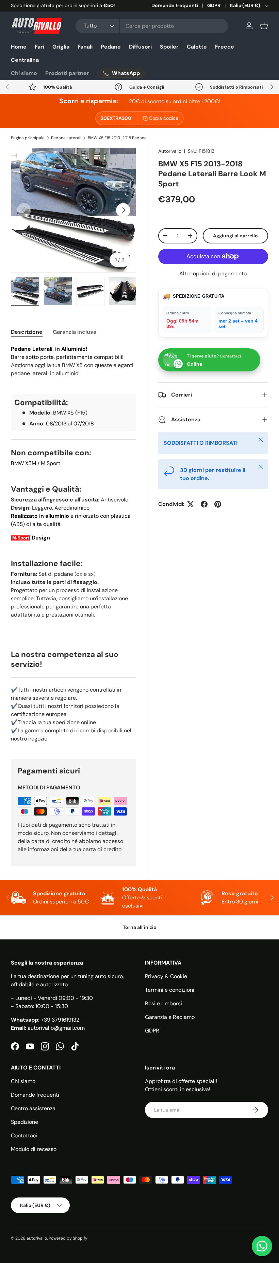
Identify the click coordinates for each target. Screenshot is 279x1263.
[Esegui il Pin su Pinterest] (218, 504)
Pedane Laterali (66, 138)
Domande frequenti (174, 5)
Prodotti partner (67, 73)
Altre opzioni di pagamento (213, 273)
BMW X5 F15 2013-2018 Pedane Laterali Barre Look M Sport (128, 138)
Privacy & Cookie (166, 976)
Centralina (25, 59)
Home (19, 46)
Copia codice (163, 118)
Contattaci (24, 1135)
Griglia (60, 46)
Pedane (111, 46)
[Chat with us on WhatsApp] (262, 1246)
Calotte (197, 46)
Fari (39, 46)
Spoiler (169, 46)
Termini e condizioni (169, 989)
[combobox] (152, 26)
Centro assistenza (33, 1108)
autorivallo (37, 1238)
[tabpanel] (73, 544)
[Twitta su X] (190, 504)
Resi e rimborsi (163, 1003)
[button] (264, 25)
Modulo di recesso (33, 1149)
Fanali (85, 46)
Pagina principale (28, 138)
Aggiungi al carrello (235, 236)
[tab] (27, 332)
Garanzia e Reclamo (170, 1017)
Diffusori (140, 46)
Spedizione (24, 1121)
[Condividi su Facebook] (204, 504)
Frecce (224, 46)
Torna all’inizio (140, 927)
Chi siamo (24, 73)
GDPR (213, 5)
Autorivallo (169, 151)
